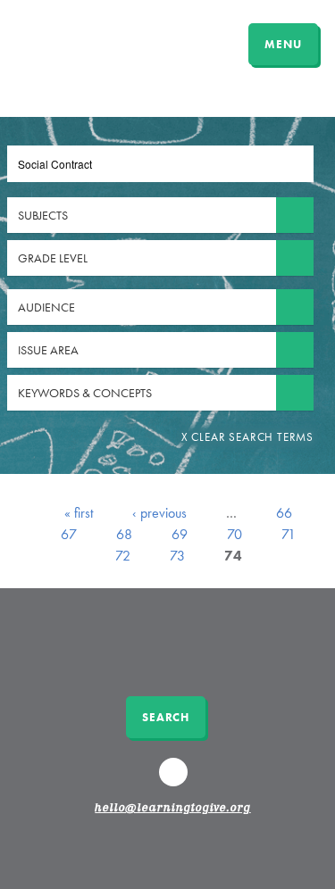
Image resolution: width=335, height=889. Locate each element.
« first (78, 512)
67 (69, 534)
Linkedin (175, 780)
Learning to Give (82, 42)
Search (165, 717)
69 (180, 534)
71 (288, 534)
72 (122, 555)
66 (284, 512)
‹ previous (159, 512)
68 (124, 534)
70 (234, 534)
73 (177, 555)
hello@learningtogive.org (172, 808)
